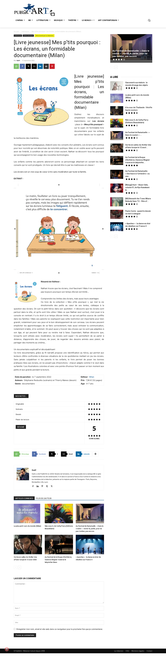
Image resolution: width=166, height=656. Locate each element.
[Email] (34, 66)
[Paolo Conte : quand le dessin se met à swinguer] (116, 214)
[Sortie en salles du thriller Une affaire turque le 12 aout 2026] (28, 545)
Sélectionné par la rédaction (44, 35)
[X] (28, 66)
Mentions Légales (138, 651)
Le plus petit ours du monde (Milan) (27, 526)
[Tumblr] (48, 486)
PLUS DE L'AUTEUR (43, 498)
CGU (127, 651)
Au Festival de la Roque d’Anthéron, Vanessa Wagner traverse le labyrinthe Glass (58, 559)
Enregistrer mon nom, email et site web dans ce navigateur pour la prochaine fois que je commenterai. (59, 629)
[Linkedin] (40, 66)
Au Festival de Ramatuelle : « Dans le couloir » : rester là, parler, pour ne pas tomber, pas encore (89, 528)
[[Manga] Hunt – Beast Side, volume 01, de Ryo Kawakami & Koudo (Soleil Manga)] (116, 188)
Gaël (18, 60)
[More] (95, 454)
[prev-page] (15, 567)
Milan (91, 377)
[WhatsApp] (16, 66)
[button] (149, 20)
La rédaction (118, 651)
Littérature (25, 31)
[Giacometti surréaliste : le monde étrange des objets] (116, 86)
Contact (149, 651)
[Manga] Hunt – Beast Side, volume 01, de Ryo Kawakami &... (137, 187)
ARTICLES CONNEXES (24, 498)
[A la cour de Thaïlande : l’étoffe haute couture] (116, 111)
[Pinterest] (52, 66)
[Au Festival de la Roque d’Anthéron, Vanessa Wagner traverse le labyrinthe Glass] (59, 545)
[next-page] (19, 567)
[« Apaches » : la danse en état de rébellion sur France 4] (90, 545)
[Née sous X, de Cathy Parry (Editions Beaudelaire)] (59, 514)
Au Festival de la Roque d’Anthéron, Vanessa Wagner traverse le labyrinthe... (137, 160)
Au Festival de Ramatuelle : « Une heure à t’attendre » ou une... (137, 173)
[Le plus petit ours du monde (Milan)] (28, 514)
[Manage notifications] (7, 649)
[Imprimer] (46, 66)
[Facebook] (22, 66)
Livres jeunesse (28, 35)
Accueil (16, 31)
